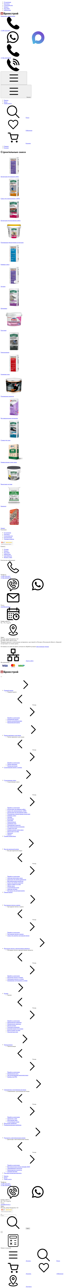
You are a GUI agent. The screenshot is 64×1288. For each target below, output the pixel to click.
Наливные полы (5, 374)
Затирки (3, 286)
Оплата (6, 7)
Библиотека (7, 10)
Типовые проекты (9, 539)
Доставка (7, 8)
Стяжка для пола (5, 440)
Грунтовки (3, 330)
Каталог (28, 97)
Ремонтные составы (6, 484)
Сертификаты (8, 556)
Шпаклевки (4, 308)
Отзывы (6, 549)
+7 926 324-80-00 (6, 58)
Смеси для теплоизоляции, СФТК (10, 198)
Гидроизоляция (5, 352)
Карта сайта (29, 661)
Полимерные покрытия (7, 396)
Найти (27, 1228)
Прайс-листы (8, 103)
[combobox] (32, 1215)
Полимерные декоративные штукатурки (12, 242)
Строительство (8, 5)
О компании (7, 2)
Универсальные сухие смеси (9, 462)
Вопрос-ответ (8, 557)
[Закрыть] (1, 676)
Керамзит (3, 506)
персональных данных (42, 646)
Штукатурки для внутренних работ (11, 220)
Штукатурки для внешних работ (10, 176)
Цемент (3, 528)
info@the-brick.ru (5, 607)
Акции (5, 102)
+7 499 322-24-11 (5, 30)
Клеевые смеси (5, 264)
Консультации (8, 537)
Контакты (7, 4)
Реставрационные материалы (9, 418)
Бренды (6, 100)
